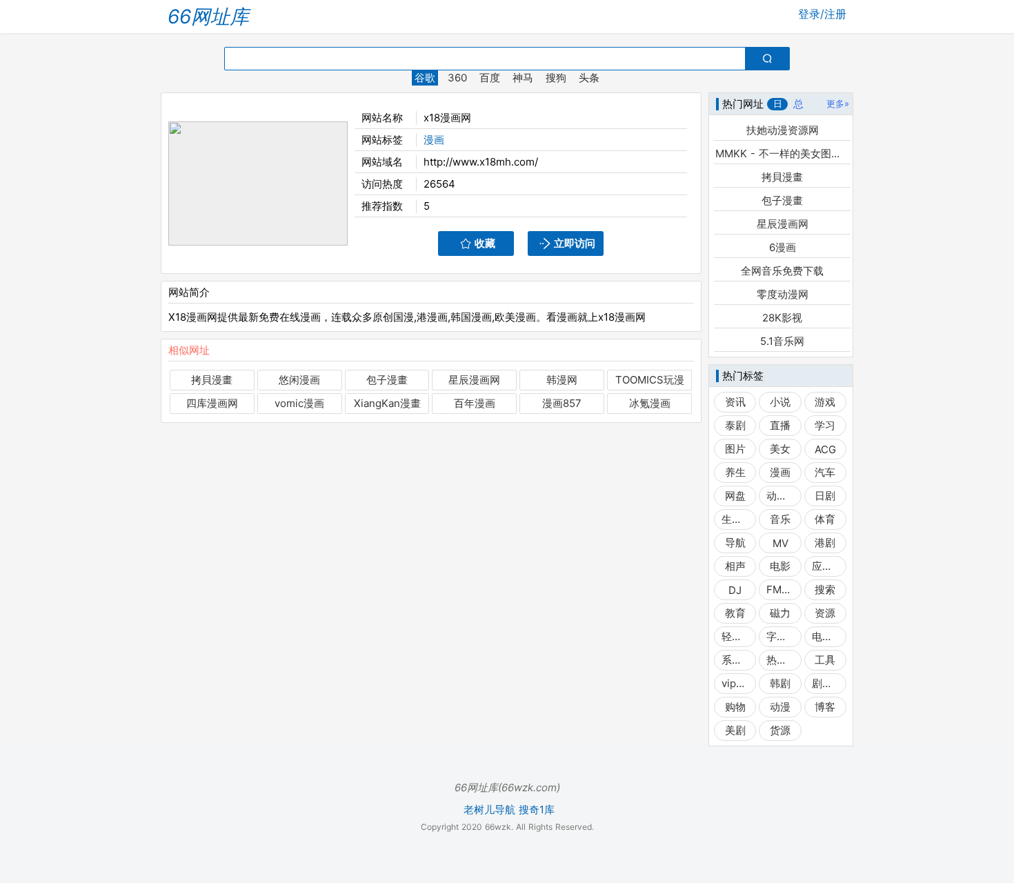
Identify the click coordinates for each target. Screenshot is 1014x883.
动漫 (780, 706)
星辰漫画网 (474, 379)
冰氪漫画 (649, 403)
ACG (825, 449)
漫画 (434, 139)
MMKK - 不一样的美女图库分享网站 (782, 153)
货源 (780, 730)
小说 (780, 401)
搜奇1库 (537, 810)
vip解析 (735, 683)
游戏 (825, 401)
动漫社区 (779, 495)
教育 (735, 612)
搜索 (825, 589)
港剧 (825, 542)
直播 (780, 425)
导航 (735, 542)
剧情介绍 (825, 683)
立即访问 (574, 243)
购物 (735, 706)
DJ (735, 590)
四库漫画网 (212, 403)
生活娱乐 (735, 519)
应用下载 (825, 566)
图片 (735, 448)
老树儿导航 (489, 810)
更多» (837, 103)
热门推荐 (779, 659)
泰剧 (735, 425)
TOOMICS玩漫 (649, 379)
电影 (780, 566)
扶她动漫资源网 (782, 130)
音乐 (780, 519)
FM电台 (779, 589)
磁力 (780, 612)
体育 (825, 519)
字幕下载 (779, 636)
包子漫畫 (387, 379)
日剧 (825, 495)
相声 (735, 566)
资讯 (735, 401)
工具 (825, 659)
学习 (825, 425)
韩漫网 (561, 379)
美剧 (735, 730)
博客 (825, 706)
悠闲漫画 (299, 379)
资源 (825, 612)
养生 (735, 472)
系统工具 (735, 659)
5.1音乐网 (782, 341)
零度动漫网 (782, 294)
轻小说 (735, 636)
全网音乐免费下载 (782, 270)
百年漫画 (474, 403)
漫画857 (561, 403)
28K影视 (782, 317)
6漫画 (782, 247)
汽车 (825, 472)
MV (780, 543)
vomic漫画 (299, 403)
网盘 (735, 495)
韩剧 (780, 683)
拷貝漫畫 (211, 379)
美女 (780, 448)
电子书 (825, 636)
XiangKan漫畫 (387, 403)
